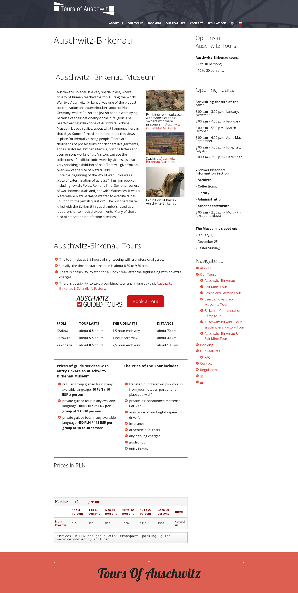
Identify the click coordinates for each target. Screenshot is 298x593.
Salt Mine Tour (216, 287)
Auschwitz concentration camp (163, 126)
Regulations (217, 23)
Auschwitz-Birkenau (220, 280)
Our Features (175, 23)
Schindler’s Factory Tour (223, 293)
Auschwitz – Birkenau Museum (162, 160)
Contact (196, 23)
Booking (154, 23)
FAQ (208, 357)
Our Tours (136, 23)
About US (116, 23)
